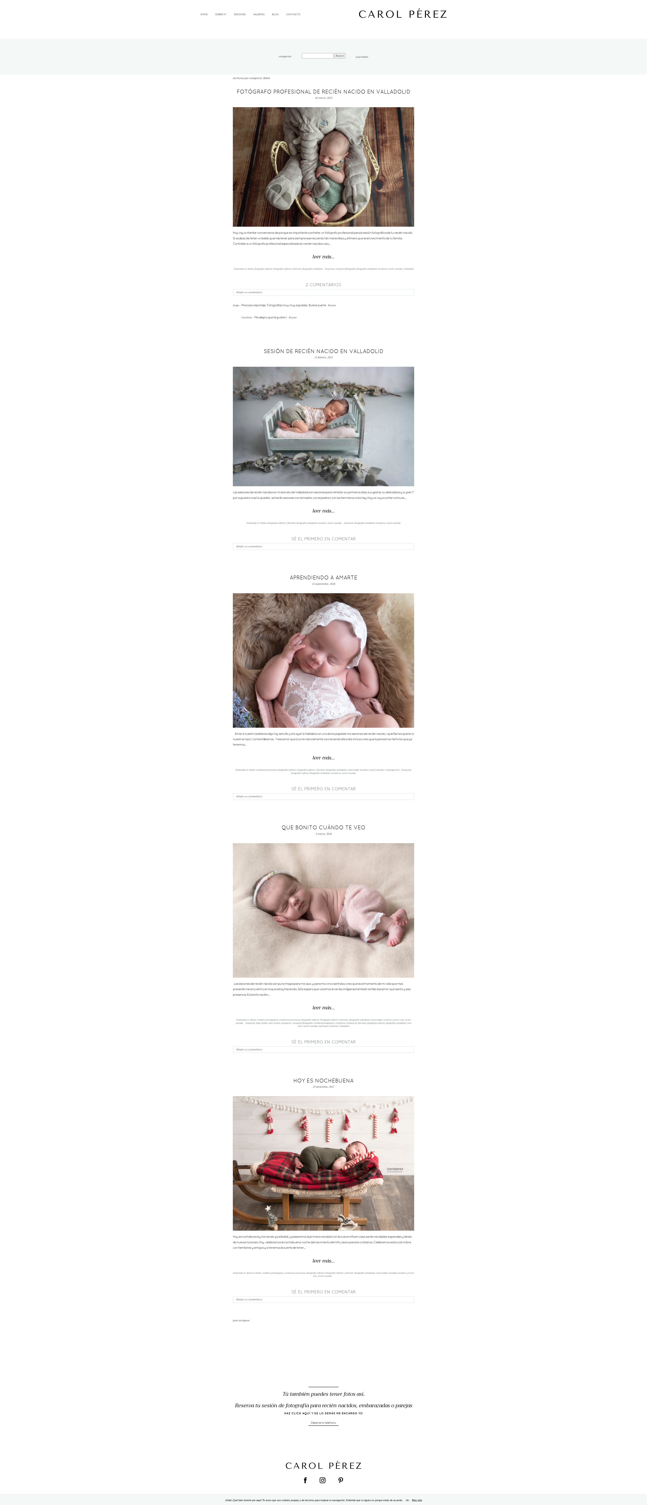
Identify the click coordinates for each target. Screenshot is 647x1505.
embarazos (351, 1023)
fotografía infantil (263, 269)
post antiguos (241, 1320)
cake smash (274, 1023)
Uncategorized (392, 770)
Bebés (250, 269)
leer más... (323, 257)
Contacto (293, 14)
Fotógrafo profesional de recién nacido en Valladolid (323, 91)
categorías (285, 56)
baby (258, 1023)
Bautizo (250, 1273)
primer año (398, 1020)
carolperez (286, 1023)
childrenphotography (324, 1023)
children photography (267, 1020)
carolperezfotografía (345, 269)
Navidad (392, 1273)
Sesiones (240, 14)
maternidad (353, 770)
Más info (417, 1500)
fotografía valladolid (312, 269)
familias (362, 1023)
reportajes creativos (328, 1026)
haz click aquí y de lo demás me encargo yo (323, 1413)
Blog (275, 14)
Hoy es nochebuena (323, 1080)
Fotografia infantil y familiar (287, 269)
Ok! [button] (407, 1500)
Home (204, 14)
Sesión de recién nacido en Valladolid (323, 351)
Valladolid (408, 269)
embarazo (340, 1023)
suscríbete (362, 57)
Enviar (332, 305)
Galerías (259, 14)
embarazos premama (266, 770)
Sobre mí (220, 14)
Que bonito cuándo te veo (323, 827)
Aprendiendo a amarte (323, 577)
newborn (322, 523)
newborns (382, 269)
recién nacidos (395, 269)
